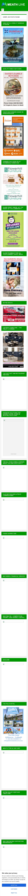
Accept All (14, 885)
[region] (14, 883)
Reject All (14, 893)
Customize (14, 889)
